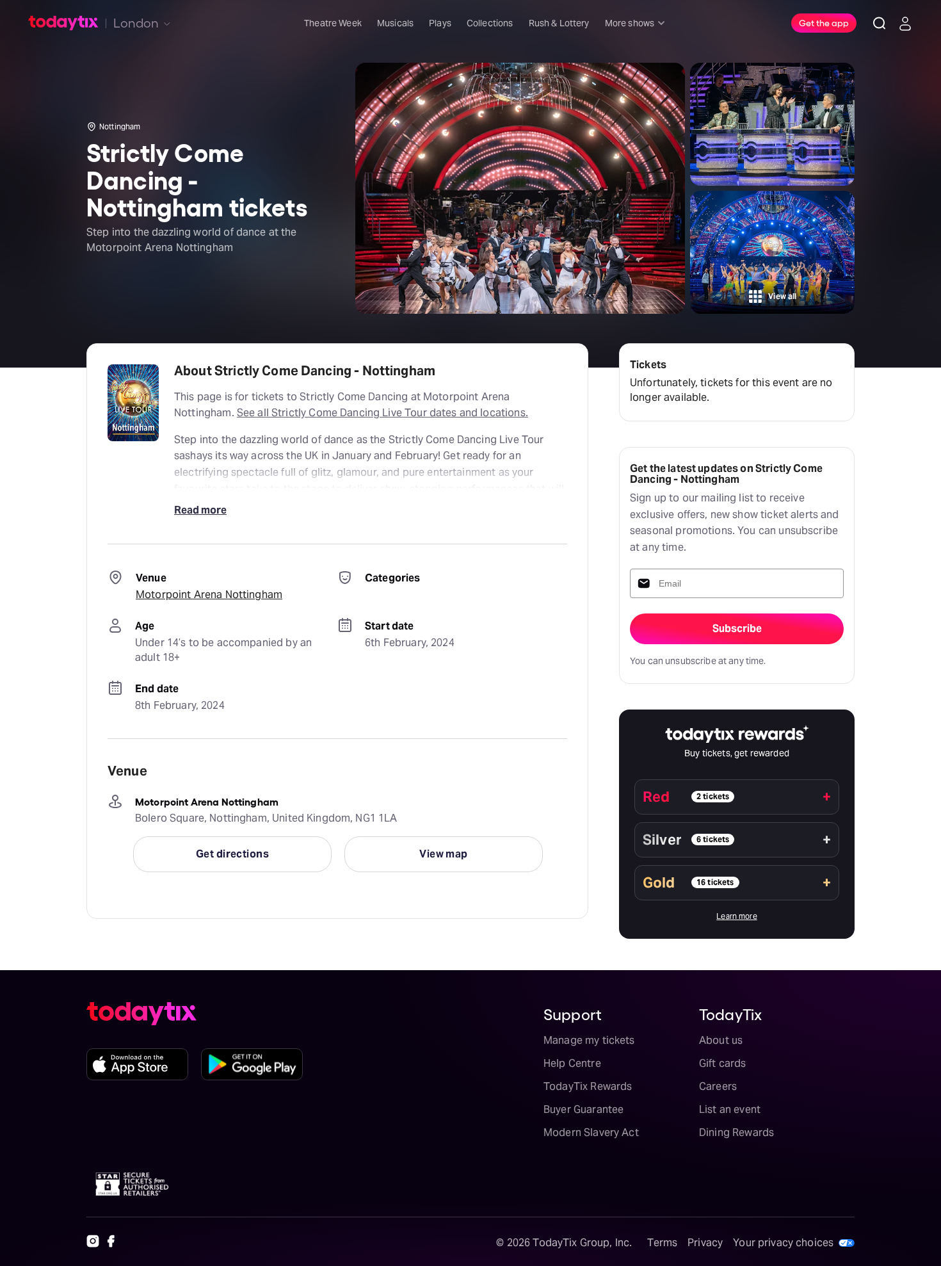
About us (721, 1040)
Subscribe (737, 628)
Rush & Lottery (559, 23)
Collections (490, 23)
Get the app (824, 22)
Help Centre (572, 1063)
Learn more (736, 916)
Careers (718, 1086)
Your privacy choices (783, 1242)
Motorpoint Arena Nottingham (209, 594)
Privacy (705, 1242)
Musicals (395, 23)
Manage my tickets (589, 1040)
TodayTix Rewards (587, 1086)
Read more (200, 510)
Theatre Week (333, 23)
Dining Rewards (736, 1132)
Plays (440, 23)
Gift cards (722, 1063)
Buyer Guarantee (583, 1109)
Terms (662, 1242)
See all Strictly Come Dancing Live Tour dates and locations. (382, 412)
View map (443, 854)
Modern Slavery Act (591, 1132)
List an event (729, 1109)
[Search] (879, 23)
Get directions (232, 854)
